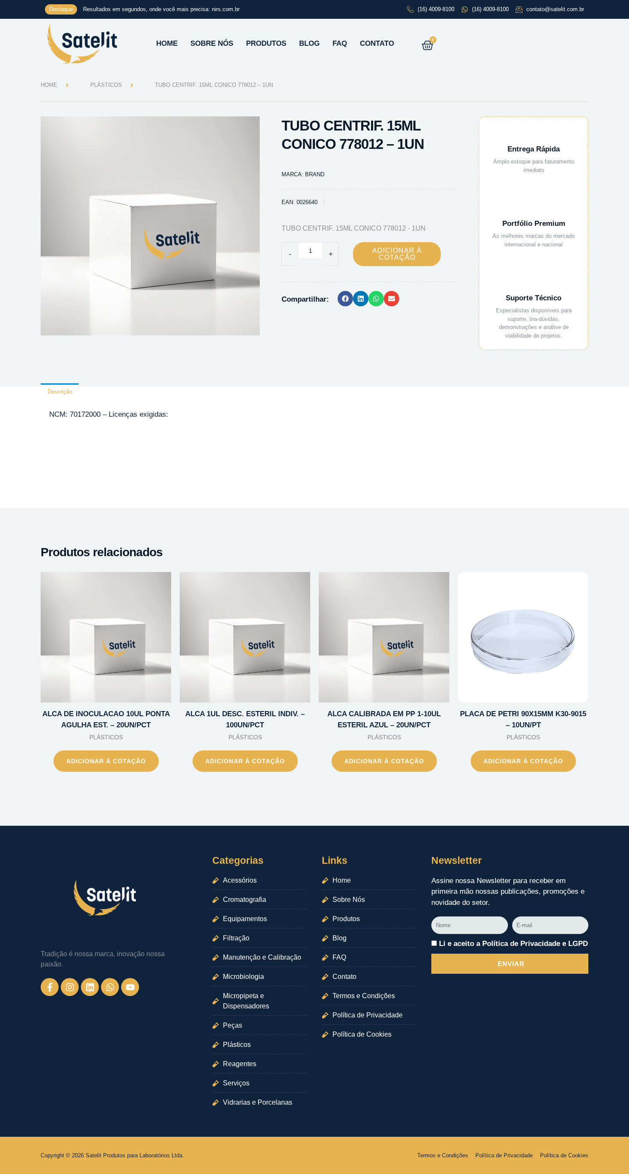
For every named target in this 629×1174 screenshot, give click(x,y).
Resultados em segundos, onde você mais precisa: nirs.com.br (161, 9)
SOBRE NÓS (211, 43)
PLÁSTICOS (106, 85)
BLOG (309, 43)
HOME (167, 43)
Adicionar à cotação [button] (106, 761)
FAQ (339, 43)
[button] (345, 298)
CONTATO (377, 43)
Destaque (61, 9)
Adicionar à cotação (397, 254)
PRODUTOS (266, 43)
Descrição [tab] (59, 391)
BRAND (314, 174)
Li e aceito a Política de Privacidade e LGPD (513, 944)
